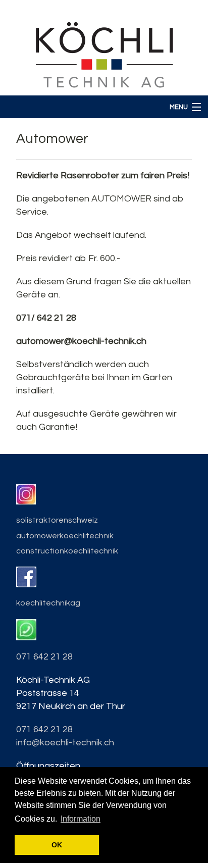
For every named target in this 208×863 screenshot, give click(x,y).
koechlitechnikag (48, 603)
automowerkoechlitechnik (65, 536)
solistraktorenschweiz (57, 520)
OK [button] (56, 845)
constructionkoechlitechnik (67, 551)
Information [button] (80, 819)
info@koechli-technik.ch (65, 742)
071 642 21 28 (44, 657)
